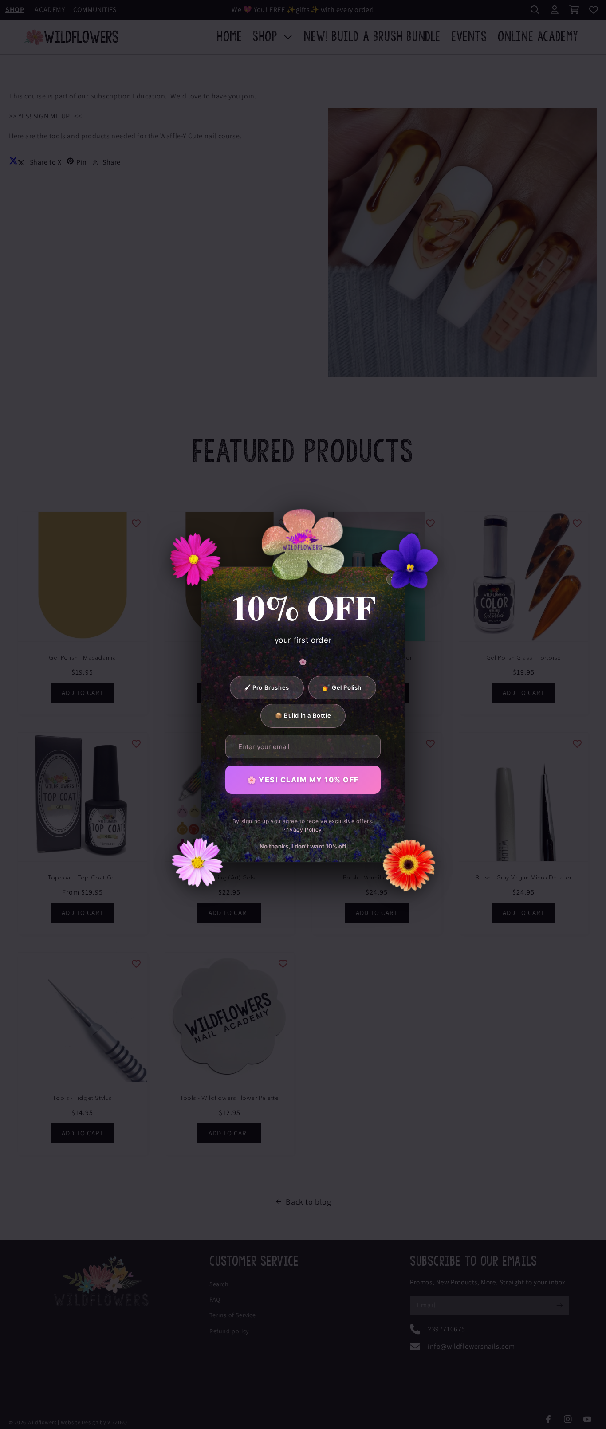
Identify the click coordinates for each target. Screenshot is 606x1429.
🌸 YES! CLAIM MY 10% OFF (303, 779)
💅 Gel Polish (342, 687)
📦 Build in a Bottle (303, 715)
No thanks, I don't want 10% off (303, 846)
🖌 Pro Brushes (266, 687)
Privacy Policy (302, 829)
